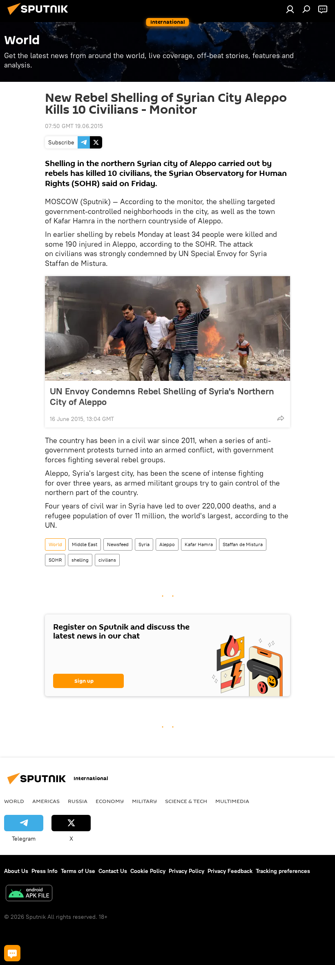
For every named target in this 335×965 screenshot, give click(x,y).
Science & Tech (186, 801)
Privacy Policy (186, 871)
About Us (16, 871)
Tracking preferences (283, 871)
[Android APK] (29, 894)
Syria (144, 544)
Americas (46, 801)
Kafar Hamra (199, 544)
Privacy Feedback (230, 871)
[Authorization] (290, 9)
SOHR (55, 560)
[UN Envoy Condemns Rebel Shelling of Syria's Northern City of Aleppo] (167, 328)
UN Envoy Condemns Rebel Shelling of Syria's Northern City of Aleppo (162, 396)
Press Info (44, 871)
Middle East (84, 544)
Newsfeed (118, 544)
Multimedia (232, 801)
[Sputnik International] (40, 16)
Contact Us (112, 871)
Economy (110, 801)
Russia (77, 801)
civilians (107, 560)
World (55, 544)
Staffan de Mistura (243, 544)
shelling (80, 560)
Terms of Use (78, 871)
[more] (280, 418)
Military (144, 801)
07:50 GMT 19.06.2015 (74, 126)
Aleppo (167, 544)
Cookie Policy (147, 871)
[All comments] (12, 953)
